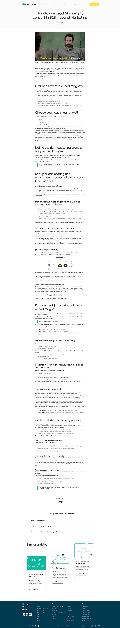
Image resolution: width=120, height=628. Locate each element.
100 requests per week (67, 222)
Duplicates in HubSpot (87, 616)
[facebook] (39, 626)
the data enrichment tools (49, 233)
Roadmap (54, 618)
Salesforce (69, 610)
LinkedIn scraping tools (55, 190)
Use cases (54, 610)
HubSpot (69, 606)
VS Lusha (84, 608)
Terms (38, 616)
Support (38, 606)
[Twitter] (33, 626)
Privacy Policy (40, 618)
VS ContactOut (85, 614)
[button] (42, 4)
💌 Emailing (60, 22)
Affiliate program (40, 610)
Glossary (54, 614)
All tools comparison (86, 620)
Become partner (40, 612)
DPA (38, 614)
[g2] (29, 614)
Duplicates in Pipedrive (87, 618)
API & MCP (54, 608)
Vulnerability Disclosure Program (59, 612)
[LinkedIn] (29, 625)
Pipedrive (69, 608)
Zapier (68, 614)
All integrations (70, 620)
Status (38, 620)
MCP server (69, 618)
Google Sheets (70, 616)
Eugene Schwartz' (39, 402)
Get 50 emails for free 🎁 (42, 608)
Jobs (53, 616)
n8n (68, 612)
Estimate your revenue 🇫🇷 (57, 606)
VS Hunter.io (85, 606)
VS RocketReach (86, 612)
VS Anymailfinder (86, 610)
